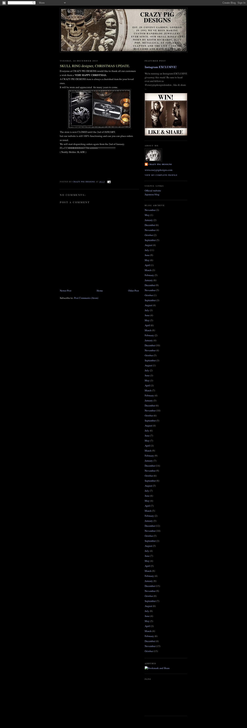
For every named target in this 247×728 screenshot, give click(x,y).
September (150, 240)
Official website (153, 190)
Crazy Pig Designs (157, 17)
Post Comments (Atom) (86, 298)
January (149, 220)
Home (100, 290)
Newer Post (65, 290)
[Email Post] (109, 181)
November (150, 210)
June (147, 255)
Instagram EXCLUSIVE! (161, 67)
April (147, 265)
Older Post (133, 290)
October (149, 235)
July (147, 250)
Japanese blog (152, 194)
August (148, 245)
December (150, 225)
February (149, 275)
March (148, 270)
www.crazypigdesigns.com (158, 170)
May (147, 215)
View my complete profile (161, 175)
